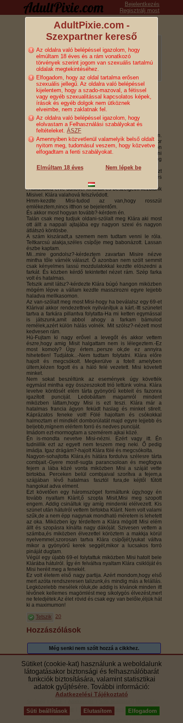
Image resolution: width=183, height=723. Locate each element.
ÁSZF (74, 130)
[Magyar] (91, 184)
